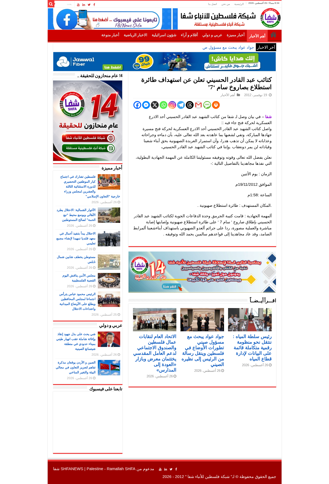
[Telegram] (181, 105)
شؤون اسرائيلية (164, 35)
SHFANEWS (72, 469)
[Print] (216, 105)
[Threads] (190, 105)
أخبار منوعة (110, 35)
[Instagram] (172, 105)
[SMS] (207, 105)
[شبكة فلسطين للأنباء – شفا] (229, 17)
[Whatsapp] (163, 105)
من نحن (225, 4)
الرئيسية (239, 4)
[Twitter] (89, 4)
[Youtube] (78, 4)
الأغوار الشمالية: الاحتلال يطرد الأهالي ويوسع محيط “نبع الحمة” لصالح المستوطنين (76, 215)
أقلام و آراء (189, 35)
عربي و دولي (212, 35)
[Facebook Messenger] (146, 105)
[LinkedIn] (83, 4)
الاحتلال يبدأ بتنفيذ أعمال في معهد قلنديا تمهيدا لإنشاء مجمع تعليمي (76, 238)
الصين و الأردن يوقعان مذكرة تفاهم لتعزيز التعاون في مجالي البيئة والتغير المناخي (76, 367)
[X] (155, 105)
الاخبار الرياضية (135, 35)
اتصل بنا (212, 4)
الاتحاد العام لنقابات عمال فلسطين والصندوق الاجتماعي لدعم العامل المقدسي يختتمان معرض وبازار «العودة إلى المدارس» (154, 353)
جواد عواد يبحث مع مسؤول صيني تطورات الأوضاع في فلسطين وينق (197, 47)
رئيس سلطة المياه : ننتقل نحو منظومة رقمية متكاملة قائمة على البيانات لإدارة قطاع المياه (252, 347)
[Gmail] (198, 105)
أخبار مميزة (236, 35)
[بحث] (51, 4)
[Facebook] (94, 4)
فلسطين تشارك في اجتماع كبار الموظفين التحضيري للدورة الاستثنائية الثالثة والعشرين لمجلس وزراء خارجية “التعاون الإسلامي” (90, 186)
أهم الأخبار (257, 36)
